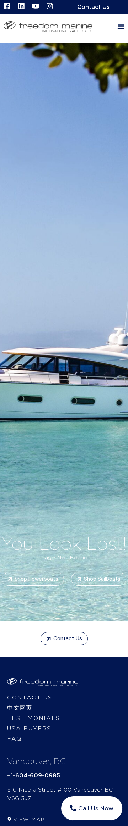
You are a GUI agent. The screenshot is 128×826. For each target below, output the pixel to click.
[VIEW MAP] (9, 819)
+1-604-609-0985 (33, 775)
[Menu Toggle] (120, 26)
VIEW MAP (28, 819)
